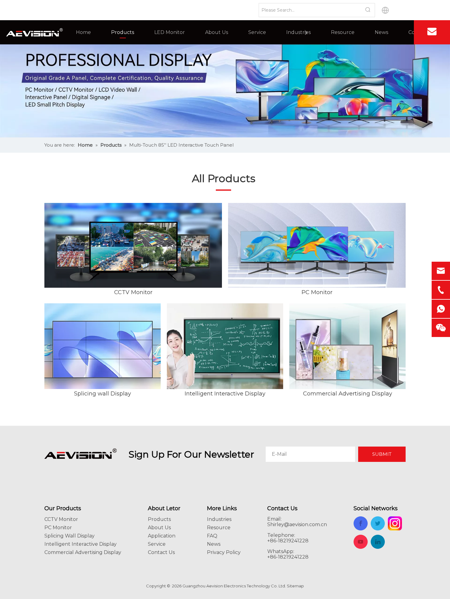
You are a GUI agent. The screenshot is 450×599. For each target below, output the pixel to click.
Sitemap (295, 585)
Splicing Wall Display (69, 536)
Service (257, 32)
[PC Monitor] (317, 245)
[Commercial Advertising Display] (347, 346)
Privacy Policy (224, 552)
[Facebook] (399, 32)
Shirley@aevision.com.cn (297, 524)
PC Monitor (317, 292)
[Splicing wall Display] (102, 346)
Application (161, 536)
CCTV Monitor (133, 292)
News (381, 32)
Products (122, 32)
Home (83, 32)
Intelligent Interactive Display (225, 393)
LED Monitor (169, 32)
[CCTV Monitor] (133, 245)
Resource (342, 32)
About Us (216, 32)
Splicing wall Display (102, 393)
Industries (298, 32)
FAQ (212, 536)
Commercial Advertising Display (347, 393)
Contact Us (161, 552)
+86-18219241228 (288, 557)
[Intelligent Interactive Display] (225, 346)
